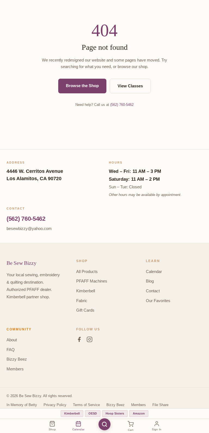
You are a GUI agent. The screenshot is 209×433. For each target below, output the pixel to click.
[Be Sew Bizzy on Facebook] (79, 340)
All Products (87, 271)
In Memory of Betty (22, 405)
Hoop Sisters (115, 413)
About (12, 339)
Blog (150, 281)
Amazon (139, 413)
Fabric (81, 300)
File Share (160, 405)
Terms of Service (86, 405)
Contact (153, 290)
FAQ (11, 349)
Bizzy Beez (17, 359)
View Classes (130, 86)
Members (15, 369)
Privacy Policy (55, 405)
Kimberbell (85, 290)
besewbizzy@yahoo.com (29, 228)
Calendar (154, 271)
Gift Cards (85, 310)
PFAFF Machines (91, 281)
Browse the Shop (82, 85)
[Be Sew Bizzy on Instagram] (90, 340)
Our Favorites (158, 300)
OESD (92, 413)
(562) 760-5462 (122, 105)
